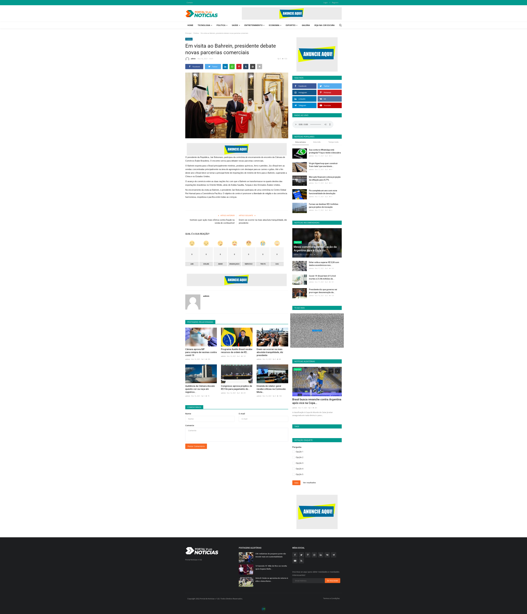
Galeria (306, 25)
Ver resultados (309, 482)
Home (190, 25)
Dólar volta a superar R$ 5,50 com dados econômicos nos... (324, 263)
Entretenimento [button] (253, 25)
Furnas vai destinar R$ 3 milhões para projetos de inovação (323, 205)
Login (325, 2)
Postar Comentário (196, 446)
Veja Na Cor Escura (324, 25)
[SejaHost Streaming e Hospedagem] (263, 608)
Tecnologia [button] (204, 25)
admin (193, 58)
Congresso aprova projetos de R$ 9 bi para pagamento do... (236, 387)
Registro (335, 2)
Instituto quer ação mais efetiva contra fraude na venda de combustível (212, 221)
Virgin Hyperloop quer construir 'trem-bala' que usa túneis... (323, 164)
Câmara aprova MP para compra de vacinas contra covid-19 (201, 352)
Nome (188, 413)
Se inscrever (332, 580)
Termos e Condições (331, 598)
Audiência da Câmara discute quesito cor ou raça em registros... (200, 389)
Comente (189, 425)
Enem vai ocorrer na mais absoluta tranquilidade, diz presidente (263, 221)
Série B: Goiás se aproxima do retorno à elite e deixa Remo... (271, 579)
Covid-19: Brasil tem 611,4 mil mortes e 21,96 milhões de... (322, 277)
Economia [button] (274, 25)
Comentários (194, 407)
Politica (196, 33)
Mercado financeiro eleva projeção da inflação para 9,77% (325, 178)
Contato (190, 2)
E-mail (242, 413)
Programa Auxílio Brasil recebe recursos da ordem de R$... (236, 351)
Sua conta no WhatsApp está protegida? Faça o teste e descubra (325, 151)
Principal (188, 33)
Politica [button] (221, 25)
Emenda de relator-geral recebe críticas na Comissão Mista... (271, 389)
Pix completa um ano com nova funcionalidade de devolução (323, 192)
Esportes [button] (291, 25)
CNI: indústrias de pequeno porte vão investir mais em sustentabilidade (270, 555)
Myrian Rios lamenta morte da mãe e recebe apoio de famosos (315, 401)
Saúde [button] (235, 25)
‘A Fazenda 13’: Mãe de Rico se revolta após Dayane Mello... (271, 567)
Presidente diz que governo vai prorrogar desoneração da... (323, 290)
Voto (296, 482)
